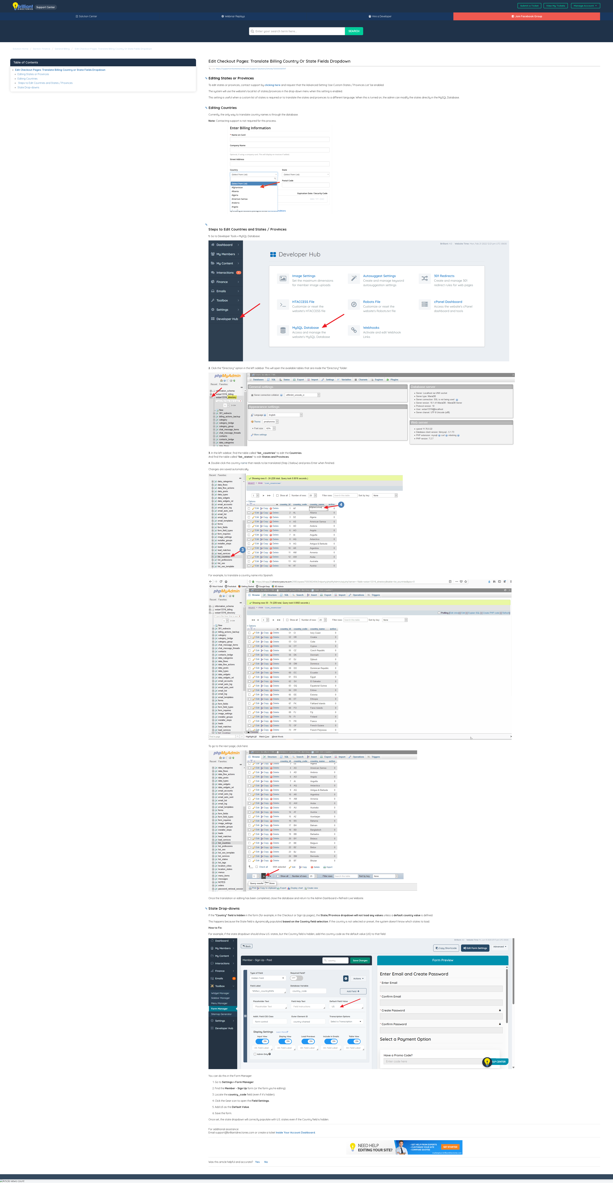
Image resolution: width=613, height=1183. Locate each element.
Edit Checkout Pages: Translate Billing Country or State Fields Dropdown (113, 48)
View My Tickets (555, 5)
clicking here (272, 85)
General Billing (62, 48)
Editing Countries (28, 78)
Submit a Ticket (529, 5)
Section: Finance (41, 48)
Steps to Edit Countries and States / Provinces (45, 83)
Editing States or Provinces (33, 74)
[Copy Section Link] (206, 78)
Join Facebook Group (528, 16)
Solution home (21, 48)
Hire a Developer (381, 16)
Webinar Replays (234, 16)
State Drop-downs (28, 87)
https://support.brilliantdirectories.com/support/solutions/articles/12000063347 (251, 68)
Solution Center (87, 16)
